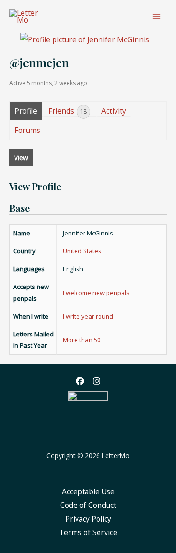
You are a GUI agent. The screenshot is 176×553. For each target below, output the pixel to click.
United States (82, 251)
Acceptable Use (88, 491)
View (21, 157)
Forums (27, 130)
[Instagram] (96, 381)
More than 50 (81, 339)
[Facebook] (80, 381)
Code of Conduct (88, 505)
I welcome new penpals (96, 292)
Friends (67, 111)
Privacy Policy (88, 519)
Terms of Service (88, 532)
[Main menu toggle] (156, 16)
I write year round (88, 316)
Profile (26, 111)
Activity (113, 111)
